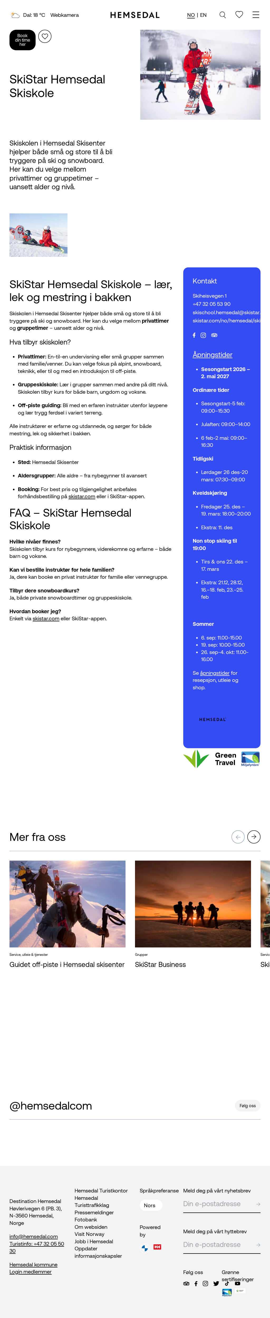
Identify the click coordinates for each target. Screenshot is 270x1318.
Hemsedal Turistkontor (101, 1190)
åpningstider (215, 673)
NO (191, 15)
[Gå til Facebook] (196, 1283)
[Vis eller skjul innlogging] (44, 36)
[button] (238, 836)
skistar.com (82, 496)
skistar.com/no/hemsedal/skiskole (222, 320)
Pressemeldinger (94, 1212)
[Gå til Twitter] (216, 1283)
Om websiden (91, 1227)
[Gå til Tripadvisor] (186, 1284)
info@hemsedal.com (33, 1236)
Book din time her (22, 40)
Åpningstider (213, 355)
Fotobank (86, 1219)
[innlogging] (239, 14)
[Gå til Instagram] (205, 1283)
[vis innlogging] (116, 868)
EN (203, 15)
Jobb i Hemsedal (94, 1241)
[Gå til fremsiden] (135, 15)
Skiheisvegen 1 (209, 296)
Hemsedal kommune (33, 1264)
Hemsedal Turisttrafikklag (92, 1201)
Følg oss (248, 1105)
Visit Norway (89, 1234)
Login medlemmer (30, 1272)
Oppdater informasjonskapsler (98, 1252)
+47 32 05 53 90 (211, 304)
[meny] (257, 15)
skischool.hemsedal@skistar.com (222, 312)
